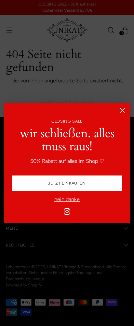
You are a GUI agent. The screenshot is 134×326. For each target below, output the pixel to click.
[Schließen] (122, 110)
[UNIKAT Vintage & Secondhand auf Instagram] (67, 213)
